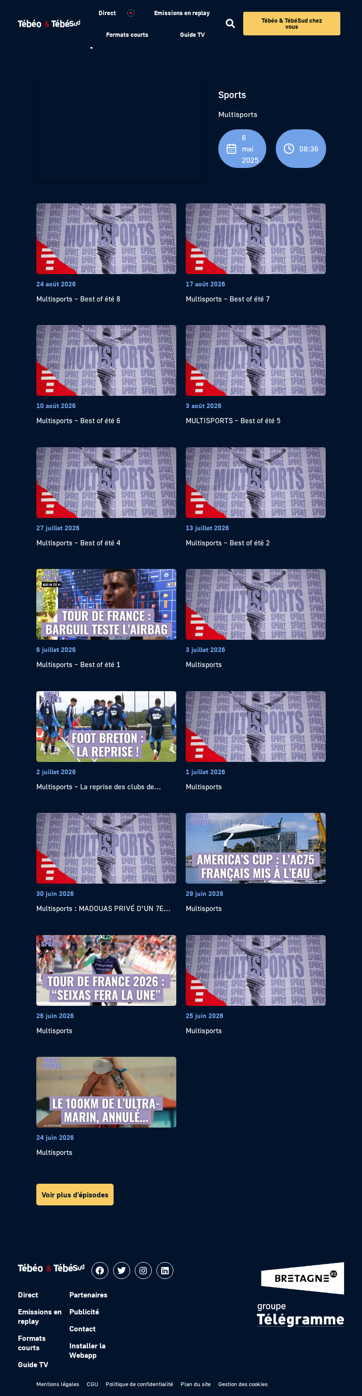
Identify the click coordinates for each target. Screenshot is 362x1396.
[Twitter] (121, 1270)
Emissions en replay (182, 13)
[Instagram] (143, 1270)
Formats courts (127, 34)
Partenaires (88, 1294)
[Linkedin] (164, 1270)
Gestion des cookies (243, 1384)
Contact (82, 1328)
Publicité (84, 1311)
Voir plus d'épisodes (74, 1194)
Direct (107, 13)
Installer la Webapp (87, 1350)
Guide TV (192, 34)
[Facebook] (99, 1270)
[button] (230, 24)
